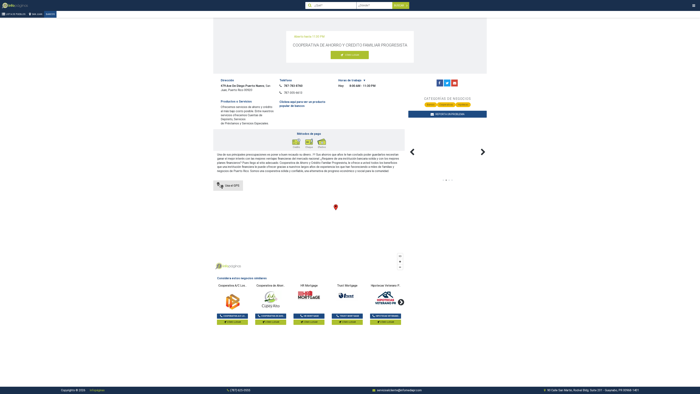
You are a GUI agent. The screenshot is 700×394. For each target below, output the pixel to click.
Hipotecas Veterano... (388, 316)
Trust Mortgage (349, 316)
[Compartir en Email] (454, 83)
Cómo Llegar (233, 322)
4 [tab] (452, 180)
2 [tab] (446, 180)
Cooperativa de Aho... (273, 316)
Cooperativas (446, 104)
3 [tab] (449, 180)
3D (400, 256)
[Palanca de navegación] (693, 5)
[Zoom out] (400, 267)
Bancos (50, 14)
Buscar (399, 5)
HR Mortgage (311, 316)
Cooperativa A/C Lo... (234, 316)
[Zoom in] (400, 261)
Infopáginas (97, 390)
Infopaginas (218, 266)
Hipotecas (463, 104)
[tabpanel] (428, 147)
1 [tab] (443, 180)
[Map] (309, 226)
